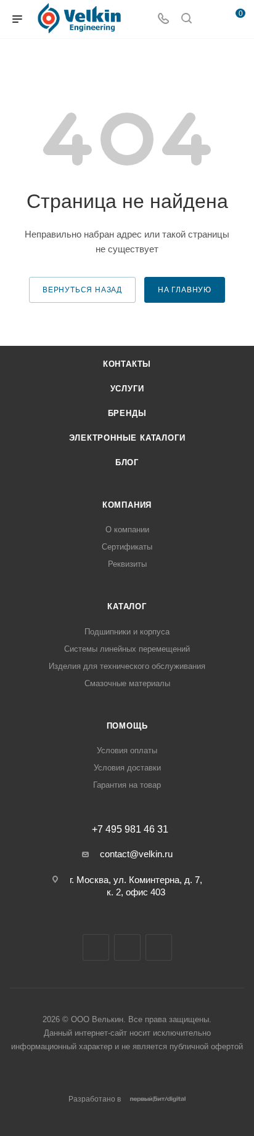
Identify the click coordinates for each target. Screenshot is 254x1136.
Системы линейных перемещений (127, 649)
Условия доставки (127, 767)
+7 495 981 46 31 (130, 829)
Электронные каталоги (127, 437)
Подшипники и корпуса (127, 631)
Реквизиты (127, 564)
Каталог (127, 606)
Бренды (127, 413)
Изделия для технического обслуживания (127, 666)
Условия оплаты (127, 750)
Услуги (127, 388)
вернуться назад (82, 290)
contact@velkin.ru (136, 854)
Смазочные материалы (127, 683)
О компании (127, 529)
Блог (127, 462)
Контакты (127, 364)
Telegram (96, 947)
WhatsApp (158, 947)
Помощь (127, 725)
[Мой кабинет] (209, 19)
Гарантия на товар (127, 785)
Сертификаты (127, 546)
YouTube (127, 947)
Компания (127, 505)
